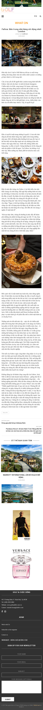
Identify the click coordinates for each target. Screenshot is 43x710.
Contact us (5, 635)
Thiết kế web (36, 705)
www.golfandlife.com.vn (14, 605)
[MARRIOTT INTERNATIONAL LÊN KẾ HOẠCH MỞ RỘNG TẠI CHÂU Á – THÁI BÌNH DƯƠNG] (21, 458)
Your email (21, 662)
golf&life (25, 34)
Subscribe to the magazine (9, 629)
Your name (21, 654)
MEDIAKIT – (6, 640)
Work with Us (6, 624)
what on (21, 23)
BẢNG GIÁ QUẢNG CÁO (19, 640)
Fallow (5, 412)
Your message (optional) (21, 679)
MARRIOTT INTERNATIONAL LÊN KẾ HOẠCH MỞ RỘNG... (21, 476)
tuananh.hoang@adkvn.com (15, 607)
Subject (21, 671)
